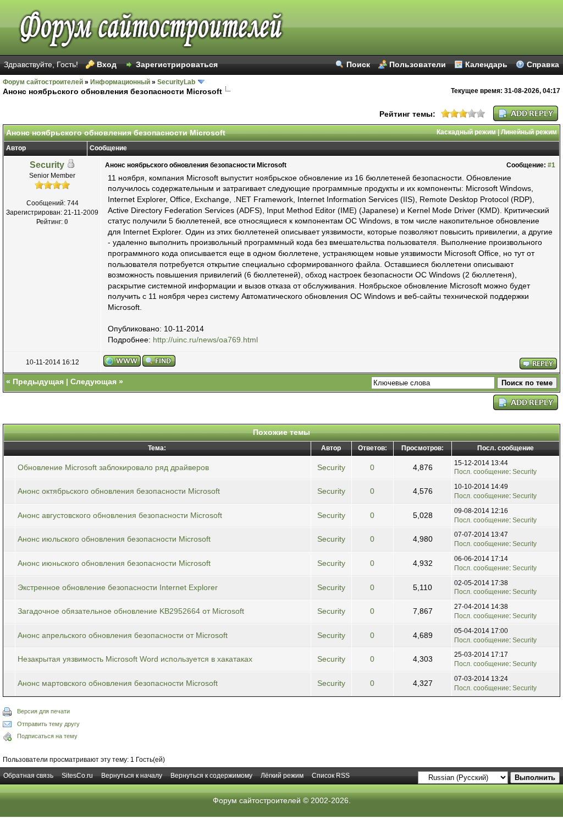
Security (47, 165)
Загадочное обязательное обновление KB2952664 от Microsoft (131, 611)
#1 (551, 165)
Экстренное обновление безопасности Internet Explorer (118, 587)
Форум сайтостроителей (43, 82)
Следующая (93, 381)
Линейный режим (529, 132)
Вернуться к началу (131, 775)
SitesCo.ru (77, 775)
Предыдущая (38, 381)
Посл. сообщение (481, 472)
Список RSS (331, 775)
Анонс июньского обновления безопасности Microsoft (114, 563)
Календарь (486, 64)
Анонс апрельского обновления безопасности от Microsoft (123, 635)
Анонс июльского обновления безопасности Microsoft (114, 539)
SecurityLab (176, 82)
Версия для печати (43, 711)
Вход (107, 64)
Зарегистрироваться (177, 64)
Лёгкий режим (282, 775)
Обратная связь (28, 775)
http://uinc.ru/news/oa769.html (205, 339)
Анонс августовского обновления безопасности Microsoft (120, 515)
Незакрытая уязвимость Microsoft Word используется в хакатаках (135, 659)
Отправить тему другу (48, 724)
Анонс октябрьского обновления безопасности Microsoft (119, 491)
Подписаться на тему (47, 736)
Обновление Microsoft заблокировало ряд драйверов (113, 467)
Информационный (120, 82)
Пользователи (417, 64)
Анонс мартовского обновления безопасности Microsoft (118, 683)
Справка (543, 64)
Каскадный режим (466, 132)
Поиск (358, 64)
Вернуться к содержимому (211, 775)
